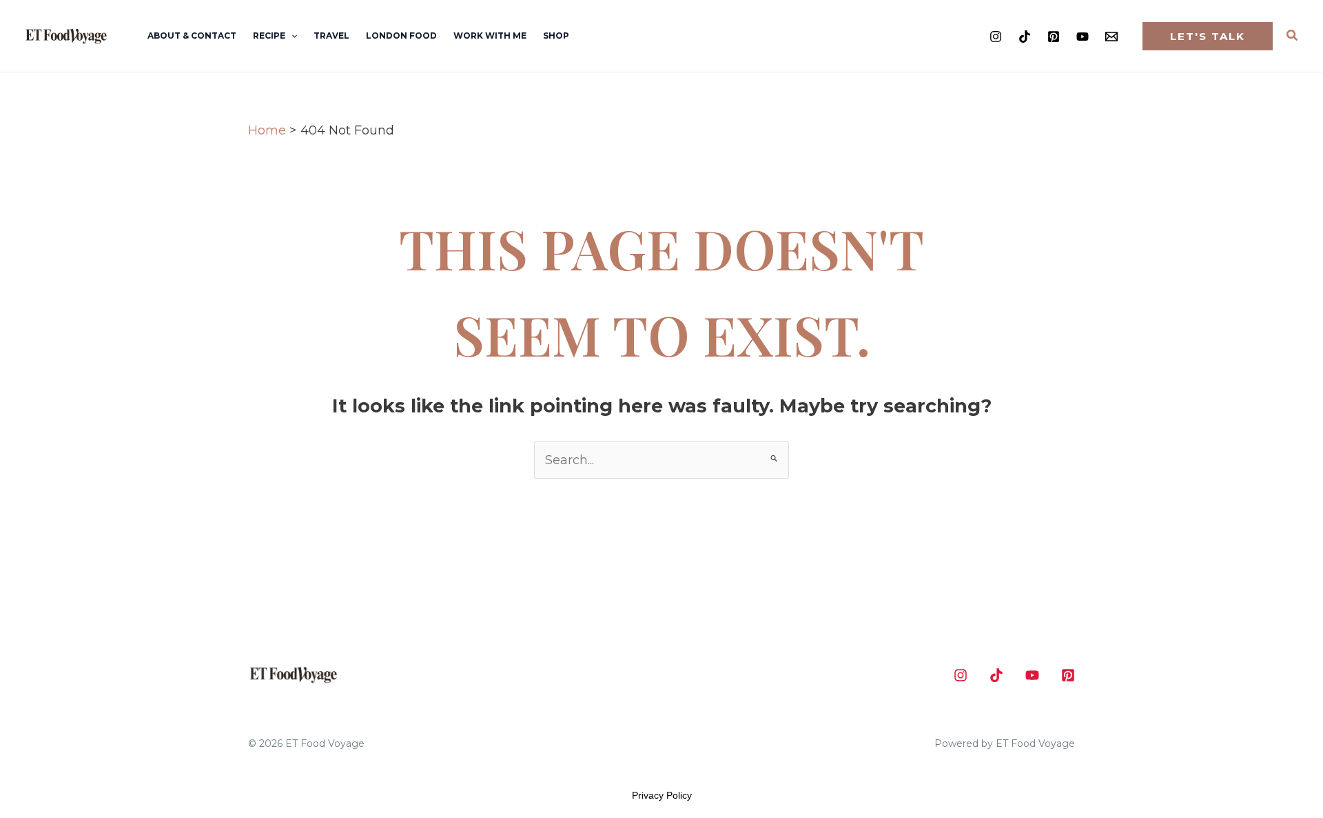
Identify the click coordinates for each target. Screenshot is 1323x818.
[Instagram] (995, 36)
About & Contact (191, 35)
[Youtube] (1082, 36)
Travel (331, 35)
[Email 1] (1111, 36)
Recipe (269, 35)
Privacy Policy (662, 795)
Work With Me (489, 35)
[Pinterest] (1053, 36)
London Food (401, 35)
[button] (291, 36)
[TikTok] (1024, 36)
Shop (556, 35)
